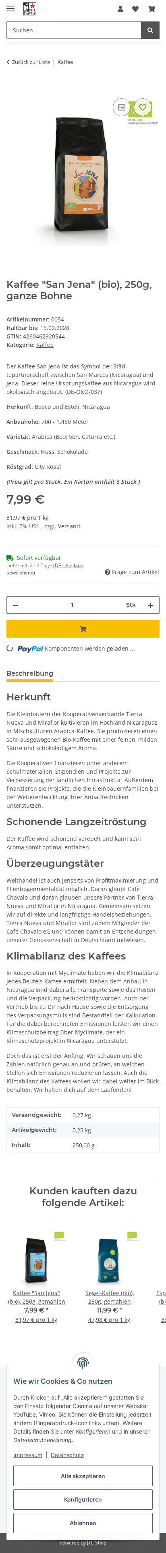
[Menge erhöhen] (150, 605)
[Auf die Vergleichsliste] (122, 107)
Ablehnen (83, 1522)
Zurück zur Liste (31, 62)
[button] (120, 9)
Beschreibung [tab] (29, 673)
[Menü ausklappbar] (10, 5)
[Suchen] (150, 30)
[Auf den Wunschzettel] (142, 107)
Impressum (27, 1454)
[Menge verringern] (16, 605)
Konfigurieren (83, 1499)
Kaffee (45, 345)
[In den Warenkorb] (12, 87)
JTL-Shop (96, 1542)
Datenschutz (67, 1454)
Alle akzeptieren (83, 1475)
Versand (69, 526)
